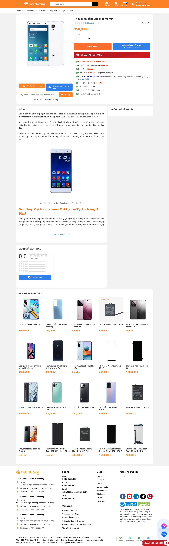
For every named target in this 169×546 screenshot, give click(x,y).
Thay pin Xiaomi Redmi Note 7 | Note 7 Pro (82, 450)
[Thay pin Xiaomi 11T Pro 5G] (138, 392)
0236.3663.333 (37, 510)
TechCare (123, 476)
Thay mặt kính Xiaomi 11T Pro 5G (30, 450)
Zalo (164, 534)
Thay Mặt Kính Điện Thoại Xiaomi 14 (137, 325)
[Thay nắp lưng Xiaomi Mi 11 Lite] (58, 392)
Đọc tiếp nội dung (60, 234)
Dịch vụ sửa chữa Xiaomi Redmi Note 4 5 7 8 (136, 450)
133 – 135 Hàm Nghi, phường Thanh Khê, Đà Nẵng (35, 485)
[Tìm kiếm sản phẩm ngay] (95, 4)
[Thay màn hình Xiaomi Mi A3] (138, 351)
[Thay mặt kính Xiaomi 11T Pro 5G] (31, 434)
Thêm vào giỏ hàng (131, 46)
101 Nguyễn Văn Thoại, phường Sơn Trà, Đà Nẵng (35, 521)
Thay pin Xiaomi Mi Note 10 (31, 407)
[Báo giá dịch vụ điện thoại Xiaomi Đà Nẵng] (31, 351)
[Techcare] (34, 4)
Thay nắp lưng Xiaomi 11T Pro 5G (110, 408)
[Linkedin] (136, 496)
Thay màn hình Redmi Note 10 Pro (84, 367)
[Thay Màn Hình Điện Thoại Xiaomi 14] (84, 309)
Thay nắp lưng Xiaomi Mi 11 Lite (58, 408)
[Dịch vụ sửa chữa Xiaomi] (31, 309)
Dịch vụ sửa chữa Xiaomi (29, 324)
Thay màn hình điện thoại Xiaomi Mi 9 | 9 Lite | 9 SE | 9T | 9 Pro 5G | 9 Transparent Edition (57, 450)
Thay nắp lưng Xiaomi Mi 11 (84, 407)
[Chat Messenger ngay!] (164, 526)
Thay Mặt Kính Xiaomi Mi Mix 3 (110, 367)
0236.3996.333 (37, 492)
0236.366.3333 (144, 5)
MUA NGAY (93, 46)
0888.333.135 (68, 498)
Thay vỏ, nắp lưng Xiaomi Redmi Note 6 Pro (56, 367)
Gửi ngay (66, 95)
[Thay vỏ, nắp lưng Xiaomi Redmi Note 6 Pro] (58, 351)
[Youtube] (129, 496)
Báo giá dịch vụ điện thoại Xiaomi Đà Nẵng (30, 367)
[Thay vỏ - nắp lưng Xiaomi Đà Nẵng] (58, 309)
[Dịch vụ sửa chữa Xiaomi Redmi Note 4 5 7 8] (138, 434)
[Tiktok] (143, 496)
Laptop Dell (101, 480)
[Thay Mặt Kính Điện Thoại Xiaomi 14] (138, 309)
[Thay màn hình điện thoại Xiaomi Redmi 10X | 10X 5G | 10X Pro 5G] (111, 434)
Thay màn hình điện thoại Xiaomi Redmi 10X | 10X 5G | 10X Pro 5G (111, 450)
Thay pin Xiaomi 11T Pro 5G (138, 407)
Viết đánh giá (37, 277)
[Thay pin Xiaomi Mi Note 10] (31, 392)
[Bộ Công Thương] (129, 504)
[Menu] (19, 4)
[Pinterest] (150, 496)
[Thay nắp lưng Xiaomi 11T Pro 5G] (111, 392)
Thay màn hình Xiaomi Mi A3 (137, 367)
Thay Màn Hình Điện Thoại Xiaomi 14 (83, 325)
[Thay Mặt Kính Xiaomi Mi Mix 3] (111, 351)
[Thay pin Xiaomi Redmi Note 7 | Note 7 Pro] (84, 434)
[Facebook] (123, 496)
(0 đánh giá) (89, 23)
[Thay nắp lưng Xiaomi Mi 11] (84, 392)
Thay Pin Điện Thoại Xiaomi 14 (111, 325)
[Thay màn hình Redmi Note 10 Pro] (84, 351)
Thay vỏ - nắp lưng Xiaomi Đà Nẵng (57, 325)
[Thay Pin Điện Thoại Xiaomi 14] (111, 309)
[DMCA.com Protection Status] (144, 504)
